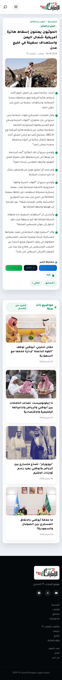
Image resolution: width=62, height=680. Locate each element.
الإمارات (55, 609)
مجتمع (56, 614)
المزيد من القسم (20, 307)
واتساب (12, 268)
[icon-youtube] (56, 593)
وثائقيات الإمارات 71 (50, 627)
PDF (49, 275)
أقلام (57, 653)
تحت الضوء (54, 648)
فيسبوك (46, 268)
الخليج (56, 636)
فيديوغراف (54, 619)
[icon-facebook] (39, 593)
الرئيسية (52, 22)
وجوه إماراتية (53, 640)
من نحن (55, 658)
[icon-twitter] (48, 593)
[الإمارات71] (49, 7)
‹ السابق (50, 283)
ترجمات (55, 631)
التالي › (36, 283)
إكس (28, 268)
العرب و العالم (37, 22)
